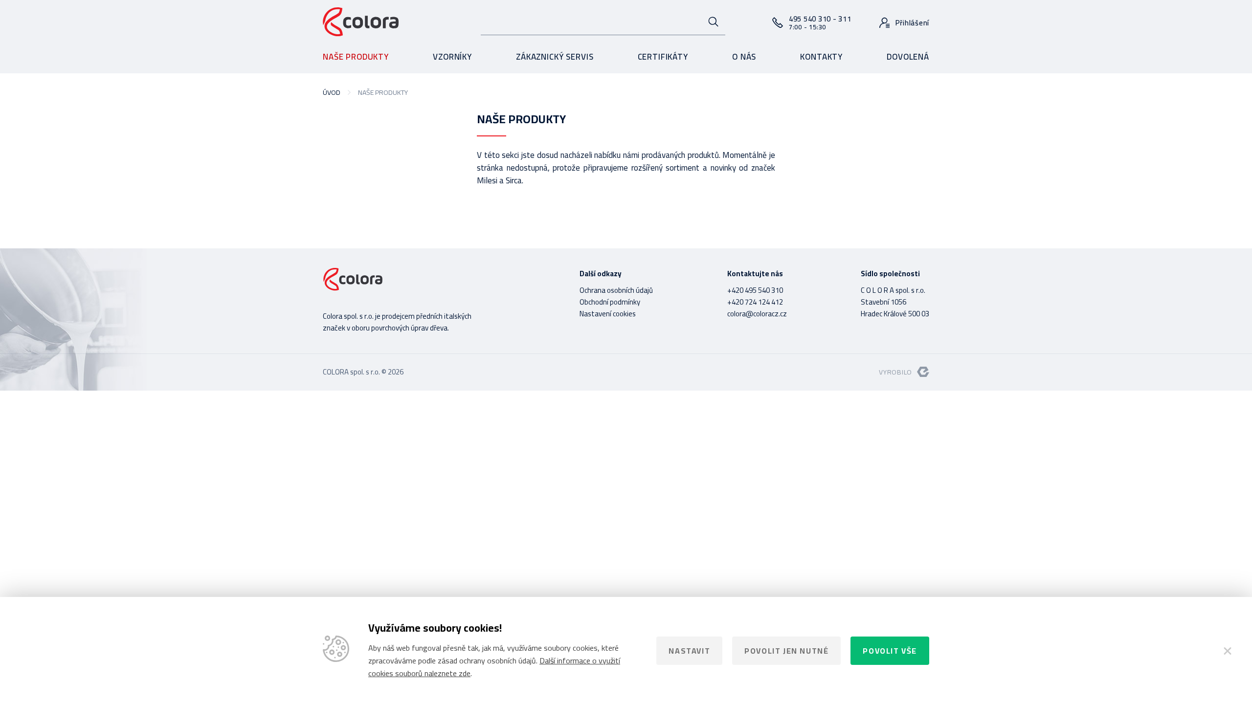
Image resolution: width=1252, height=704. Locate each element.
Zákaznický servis (554, 57)
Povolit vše (890, 650)
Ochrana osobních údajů (616, 290)
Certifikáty (663, 57)
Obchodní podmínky (610, 302)
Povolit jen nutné (786, 650)
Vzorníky (452, 57)
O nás (744, 57)
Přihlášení (912, 23)
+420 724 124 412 (755, 302)
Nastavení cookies (608, 314)
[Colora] (361, 22)
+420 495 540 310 (755, 290)
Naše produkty (356, 57)
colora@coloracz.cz (757, 314)
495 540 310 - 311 (820, 22)
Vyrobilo (895, 372)
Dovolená (908, 57)
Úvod (331, 92)
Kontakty (821, 57)
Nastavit (689, 650)
